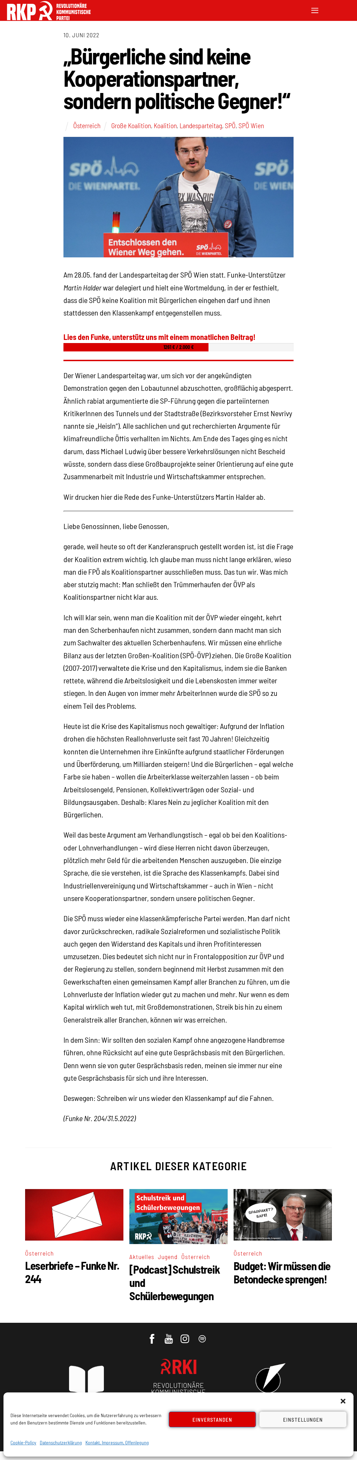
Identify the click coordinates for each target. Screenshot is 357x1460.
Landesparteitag (201, 125)
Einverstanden (212, 1419)
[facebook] (152, 1335)
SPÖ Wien (251, 125)
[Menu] (314, 9)
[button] (343, 1401)
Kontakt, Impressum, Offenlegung (117, 1442)
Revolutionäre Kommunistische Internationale (178, 1392)
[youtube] (169, 1335)
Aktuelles (141, 1256)
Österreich (86, 125)
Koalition (165, 125)
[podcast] (202, 1335)
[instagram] (185, 1335)
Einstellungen (303, 1419)
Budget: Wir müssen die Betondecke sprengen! (282, 1272)
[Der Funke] (49, 18)
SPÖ (230, 125)
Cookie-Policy (23, 1442)
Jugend (168, 1256)
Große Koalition (131, 125)
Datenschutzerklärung (61, 1442)
